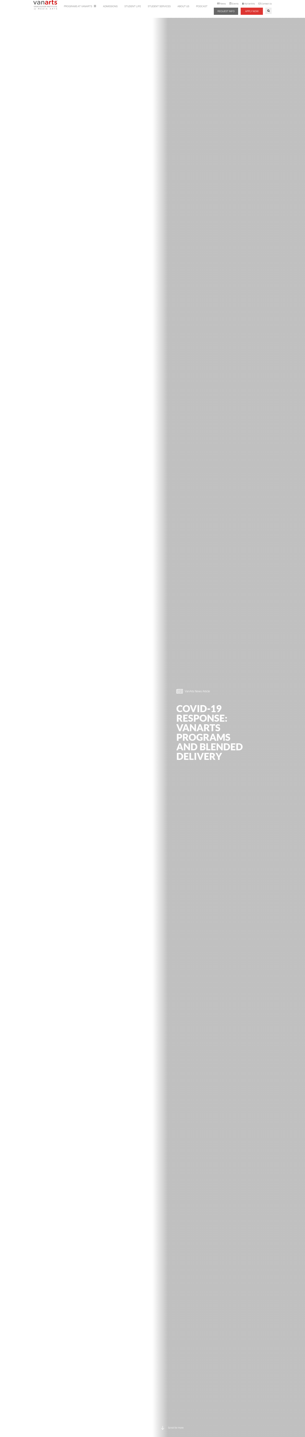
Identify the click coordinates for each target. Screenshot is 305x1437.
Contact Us (266, 3)
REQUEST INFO (226, 11)
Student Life (132, 6)
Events (235, 3)
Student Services (159, 6)
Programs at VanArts (78, 6)
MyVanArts (249, 3)
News (223, 3)
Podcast (201, 6)
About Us (183, 6)
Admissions (110, 6)
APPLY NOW (251, 11)
